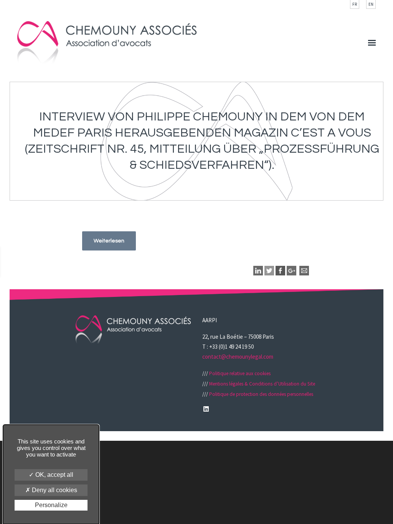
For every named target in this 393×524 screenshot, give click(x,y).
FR (354, 4)
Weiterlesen (109, 241)
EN (370, 4)
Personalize (51, 505)
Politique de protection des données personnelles (261, 394)
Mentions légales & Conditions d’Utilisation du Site (262, 384)
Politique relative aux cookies (240, 373)
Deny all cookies (53, 490)
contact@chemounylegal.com (237, 356)
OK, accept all (53, 474)
